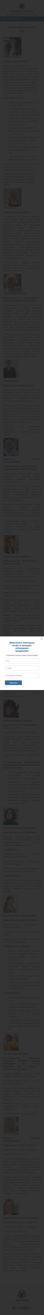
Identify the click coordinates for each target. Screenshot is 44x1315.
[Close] (41, 638)
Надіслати (13, 683)
